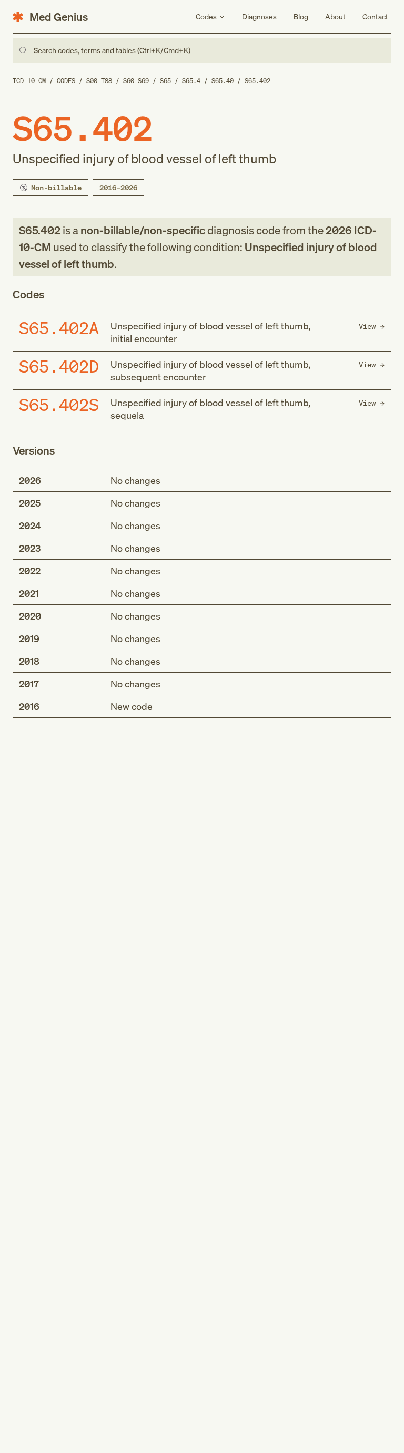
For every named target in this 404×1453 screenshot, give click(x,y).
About (335, 17)
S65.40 (222, 81)
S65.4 (191, 81)
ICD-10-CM (29, 81)
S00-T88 (99, 81)
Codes (66, 81)
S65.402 (257, 81)
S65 (165, 81)
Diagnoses (259, 17)
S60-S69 (136, 81)
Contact (375, 17)
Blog (301, 17)
